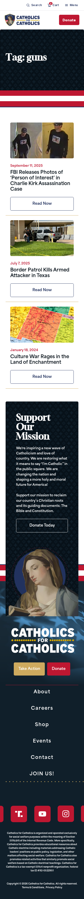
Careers (42, 708)
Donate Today (42, 526)
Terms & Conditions (33, 887)
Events (42, 741)
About (42, 692)
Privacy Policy (54, 887)
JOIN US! (42, 774)
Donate (69, 20)
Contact (42, 757)
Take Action (29, 669)
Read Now (42, 204)
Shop (42, 725)
